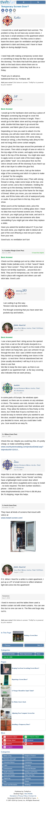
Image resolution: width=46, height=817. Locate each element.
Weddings (28, 784)
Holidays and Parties (31, 772)
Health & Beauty (9, 772)
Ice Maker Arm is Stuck (19, 702)
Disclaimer (13, 796)
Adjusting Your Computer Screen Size (23, 713)
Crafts (5, 765)
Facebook (30, 740)
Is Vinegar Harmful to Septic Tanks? (23, 690)
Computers (28, 759)
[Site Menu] (23, 2)
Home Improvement (26, 654)
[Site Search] (38, 2)
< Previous (7, 645)
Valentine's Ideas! (10, 737)
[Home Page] (8, 1)
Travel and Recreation (10, 784)
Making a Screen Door (31, 635)
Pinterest (9, 743)
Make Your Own (29, 775)
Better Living (7, 756)
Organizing (7, 778)
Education (28, 765)
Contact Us (32, 796)
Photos (27, 781)
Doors (38, 654)
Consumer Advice (9, 762)
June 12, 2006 (8, 657)
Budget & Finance (30, 756)
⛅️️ (38, 798)
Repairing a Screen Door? (20, 679)
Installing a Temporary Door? (21, 724)
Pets (5, 781)
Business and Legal (10, 759)
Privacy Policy (22, 796)
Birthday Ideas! (10, 740)
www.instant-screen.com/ (11, 518)
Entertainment (8, 768)
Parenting (27, 778)
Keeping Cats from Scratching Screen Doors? (25, 668)
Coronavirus (28, 762)
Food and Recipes (30, 768)
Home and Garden (9, 654)
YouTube (30, 743)
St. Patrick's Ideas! (32, 737)
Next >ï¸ (39, 645)
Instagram (9, 747)
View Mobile (28, 794)
